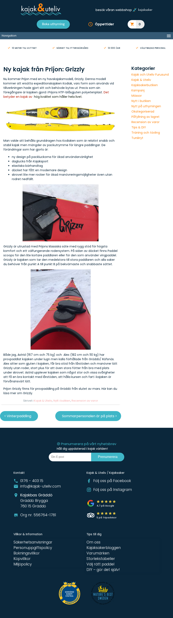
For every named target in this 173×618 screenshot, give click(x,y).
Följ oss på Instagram (112, 489)
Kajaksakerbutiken (144, 85)
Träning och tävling (145, 132)
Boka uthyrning (53, 24)
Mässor (136, 96)
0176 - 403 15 (31, 480)
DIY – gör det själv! (103, 569)
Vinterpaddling (19, 416)
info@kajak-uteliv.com (40, 486)
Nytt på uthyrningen (146, 106)
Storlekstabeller (100, 558)
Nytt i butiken (61, 400)
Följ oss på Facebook (112, 480)
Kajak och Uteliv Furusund (150, 74)
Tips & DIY (138, 127)
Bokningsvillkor (27, 553)
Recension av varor (85, 400)
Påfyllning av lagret (145, 117)
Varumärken (97, 553)
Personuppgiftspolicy (33, 547)
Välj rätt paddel (100, 564)
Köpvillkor (22, 558)
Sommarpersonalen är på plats (88, 416)
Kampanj (138, 90)
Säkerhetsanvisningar (33, 542)
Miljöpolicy (23, 564)
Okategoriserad (142, 111)
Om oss (93, 542)
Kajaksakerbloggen (103, 547)
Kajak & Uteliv (43, 400)
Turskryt (137, 138)
